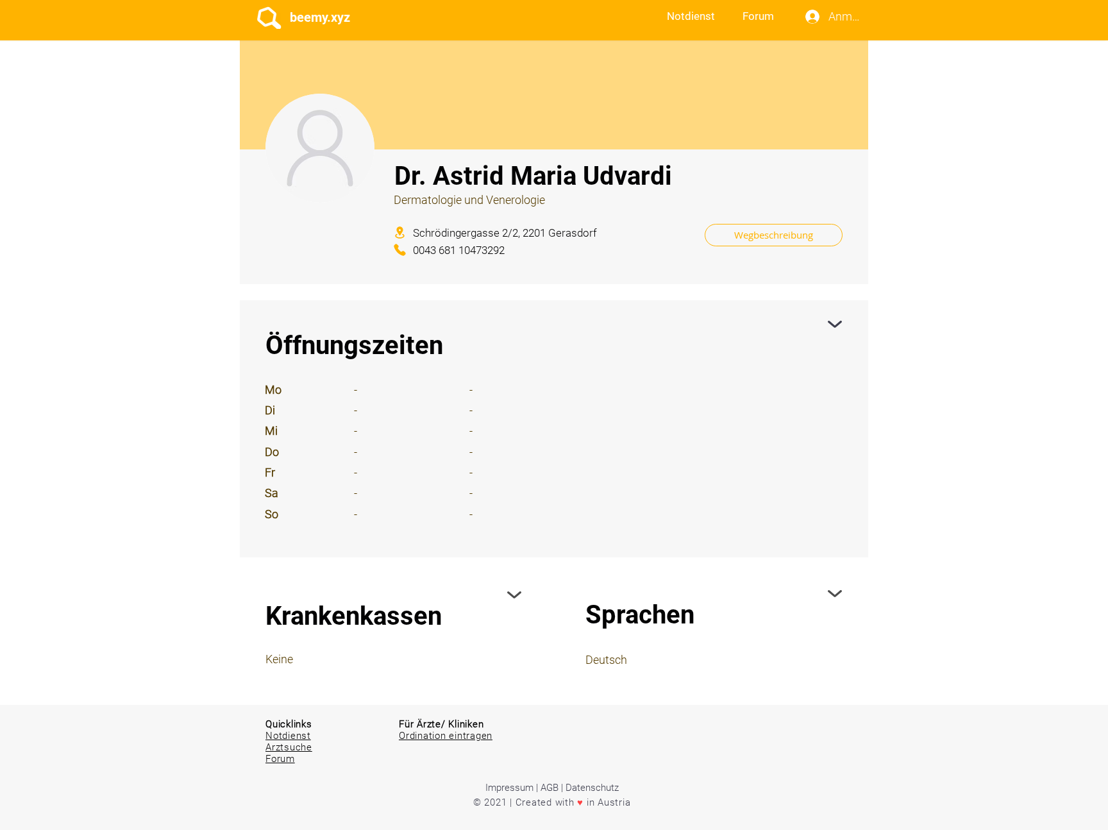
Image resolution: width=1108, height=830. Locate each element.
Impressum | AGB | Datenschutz (552, 787)
